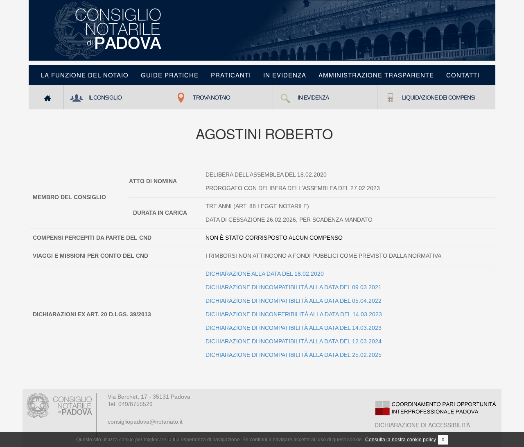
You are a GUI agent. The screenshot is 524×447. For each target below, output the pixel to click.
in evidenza (284, 74)
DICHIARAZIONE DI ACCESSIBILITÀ (422, 425)
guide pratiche (170, 74)
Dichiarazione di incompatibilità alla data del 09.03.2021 (294, 287)
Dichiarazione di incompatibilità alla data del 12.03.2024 (294, 341)
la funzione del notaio (85, 74)
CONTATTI (462, 74)
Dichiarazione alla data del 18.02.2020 (265, 273)
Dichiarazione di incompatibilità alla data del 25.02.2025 (294, 355)
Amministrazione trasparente (376, 74)
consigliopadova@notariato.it (145, 421)
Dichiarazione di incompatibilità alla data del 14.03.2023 (294, 327)
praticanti (231, 74)
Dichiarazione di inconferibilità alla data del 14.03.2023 (294, 314)
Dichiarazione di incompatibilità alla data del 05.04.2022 (294, 300)
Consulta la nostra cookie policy (400, 439)
